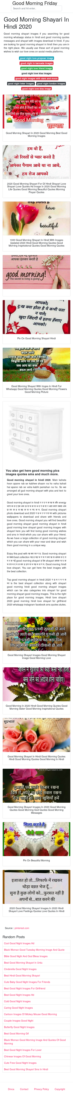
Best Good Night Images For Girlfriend (24, 988)
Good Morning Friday (34, 3)
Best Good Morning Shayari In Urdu (23, 962)
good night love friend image (36, 68)
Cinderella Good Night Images (20, 969)
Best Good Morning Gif (16, 1033)
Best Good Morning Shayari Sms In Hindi (26, 1069)
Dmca (11, 1089)
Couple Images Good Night (18, 1020)
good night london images (51, 83)
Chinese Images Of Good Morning (22, 1056)
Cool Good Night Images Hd (19, 943)
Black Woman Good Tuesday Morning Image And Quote (34, 949)
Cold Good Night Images (17, 1001)
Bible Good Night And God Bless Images (26, 956)
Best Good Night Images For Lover (23, 1050)
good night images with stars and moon (36, 78)
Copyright (60, 1089)
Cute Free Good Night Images (20, 1062)
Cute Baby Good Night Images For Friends (27, 982)
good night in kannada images (37, 63)
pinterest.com (22, 928)
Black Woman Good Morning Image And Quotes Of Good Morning (35, 1041)
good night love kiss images (36, 73)
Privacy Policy (41, 1089)
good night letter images (21, 83)
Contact (24, 1089)
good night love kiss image (36, 88)
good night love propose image (36, 58)
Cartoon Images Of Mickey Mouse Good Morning (30, 1014)
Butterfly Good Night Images (19, 1027)
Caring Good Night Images (18, 1007)
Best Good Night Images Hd (19, 994)
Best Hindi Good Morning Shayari (22, 975)
